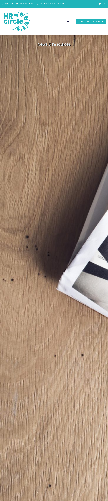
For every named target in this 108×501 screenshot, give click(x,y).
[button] (68, 21)
